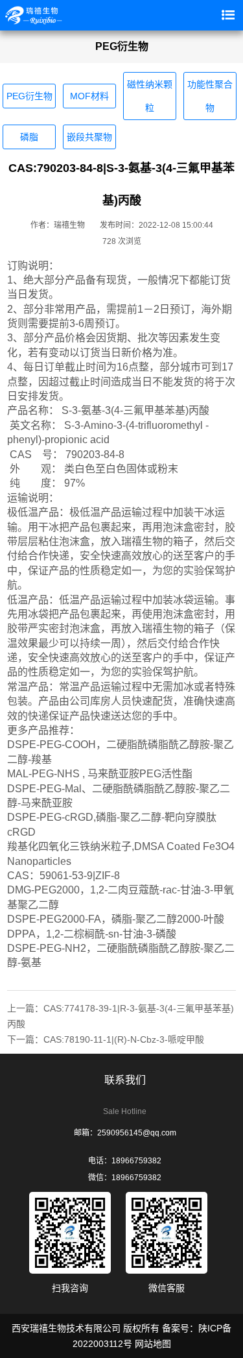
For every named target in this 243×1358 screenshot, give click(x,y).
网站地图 (153, 1344)
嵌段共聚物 (89, 137)
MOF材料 (89, 96)
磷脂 (29, 137)
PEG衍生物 (29, 96)
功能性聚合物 (210, 96)
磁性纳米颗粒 (149, 96)
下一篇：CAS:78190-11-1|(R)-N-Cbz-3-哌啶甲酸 (105, 1039)
